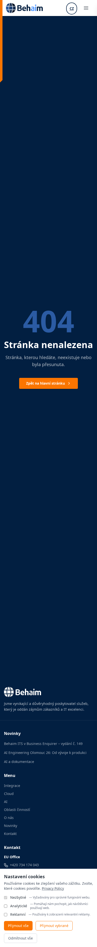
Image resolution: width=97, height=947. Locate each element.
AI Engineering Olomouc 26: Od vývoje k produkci (45, 752)
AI (5, 801)
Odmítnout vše (20, 938)
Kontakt (10, 833)
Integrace (12, 785)
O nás (9, 817)
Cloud (9, 793)
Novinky (10, 825)
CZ (72, 8)
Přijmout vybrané (54, 925)
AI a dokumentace (19, 761)
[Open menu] (86, 8)
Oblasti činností (17, 809)
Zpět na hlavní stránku (45, 383)
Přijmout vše (18, 925)
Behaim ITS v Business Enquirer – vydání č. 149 (43, 743)
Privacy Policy (53, 888)
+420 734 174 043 (24, 864)
